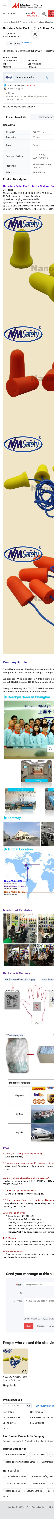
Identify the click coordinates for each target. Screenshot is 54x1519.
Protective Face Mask (15, 1454)
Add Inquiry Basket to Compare (20, 106)
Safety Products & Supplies (42, 22)
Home (5, 22)
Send (28, 1325)
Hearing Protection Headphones (20, 1461)
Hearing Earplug (12, 1490)
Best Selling (8, 1411)
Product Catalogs (45, 1405)
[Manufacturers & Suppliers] (27, 5)
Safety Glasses (38, 1454)
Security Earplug (34, 1490)
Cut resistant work (11, 1417)
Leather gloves (37, 1422)
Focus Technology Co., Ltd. (38, 1507)
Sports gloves (9, 1422)
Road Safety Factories (15, 1476)
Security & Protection (19, 22)
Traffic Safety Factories (16, 1483)
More (5, 1496)
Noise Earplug (39, 1483)
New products (36, 1411)
